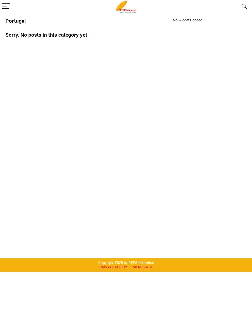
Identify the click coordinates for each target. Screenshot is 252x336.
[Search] (244, 6)
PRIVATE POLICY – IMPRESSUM (126, 267)
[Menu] (6, 6)
